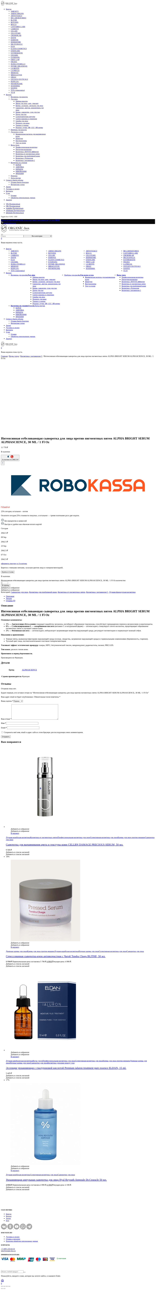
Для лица (14, 99)
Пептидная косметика (23, 149)
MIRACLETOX (16, 75)
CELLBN (14, 31)
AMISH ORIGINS (17, 13)
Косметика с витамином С (25, 160)
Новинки (14, 176)
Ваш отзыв (6, 719)
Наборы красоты (22, 101)
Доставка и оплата (12, 189)
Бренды (8, 9)
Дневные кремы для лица (16, 951)
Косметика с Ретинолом (24, 158)
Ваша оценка (7, 701)
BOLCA (13, 24)
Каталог (9, 95)
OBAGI (13, 77)
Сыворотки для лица (19, 592)
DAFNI (13, 38)
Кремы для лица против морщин (131, 837)
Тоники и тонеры (22, 125)
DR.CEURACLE (17, 44)
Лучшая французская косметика (122, 592)
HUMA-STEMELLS (18, 64)
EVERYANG (15, 57)
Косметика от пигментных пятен (28, 154)
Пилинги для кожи (22, 123)
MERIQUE (15, 73)
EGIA (13, 46)
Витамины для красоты (19, 97)
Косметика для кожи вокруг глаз (61, 1063)
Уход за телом (21, 143)
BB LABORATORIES (18, 18)
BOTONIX (14, 22)
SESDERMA (15, 86)
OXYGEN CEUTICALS (19, 79)
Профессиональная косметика (26, 147)
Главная (4, 356)
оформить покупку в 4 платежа (14, 563)
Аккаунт (9, 200)
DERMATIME (16, 42)
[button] (10, 588)
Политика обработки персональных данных (22, 1241)
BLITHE (14, 20)
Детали (9, 598)
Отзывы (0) (10, 601)
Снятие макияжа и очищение (26, 119)
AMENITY (15, 11)
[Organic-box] (9, 5)
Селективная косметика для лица (104, 837)
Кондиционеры (21, 141)
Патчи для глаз (21, 114)
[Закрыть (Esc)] (9, 1286)
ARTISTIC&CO (16, 16)
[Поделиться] (7, 1286)
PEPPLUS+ (15, 81)
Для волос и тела (17, 132)
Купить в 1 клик (8, 572)
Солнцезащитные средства (25, 117)
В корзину (5, 585)
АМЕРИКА (20, 167)
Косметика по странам (19, 163)
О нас (8, 193)
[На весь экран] (4, 1286)
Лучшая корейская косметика (18, 837)
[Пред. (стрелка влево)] (2, 1288)
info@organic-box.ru (8, 1251)
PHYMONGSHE (17, 84)
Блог (7, 1221)
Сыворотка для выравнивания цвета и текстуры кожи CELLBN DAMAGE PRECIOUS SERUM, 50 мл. (64, 844)
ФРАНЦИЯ (20, 174)
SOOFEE (14, 88)
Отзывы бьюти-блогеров (20, 182)
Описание (10, 596)
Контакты (9, 191)
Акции (8, 187)
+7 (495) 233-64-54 (8, 1249)
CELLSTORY (16, 33)
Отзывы (13, 195)
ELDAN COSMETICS (19, 49)
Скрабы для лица (22, 121)
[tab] (80, 596)
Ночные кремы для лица (89, 951)
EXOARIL (14, 55)
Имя (3, 723)
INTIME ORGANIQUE (19, 66)
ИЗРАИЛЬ (19, 169)
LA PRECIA (15, 70)
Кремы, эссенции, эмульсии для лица (29, 106)
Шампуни (19, 138)
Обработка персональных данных (23, 198)
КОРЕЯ (18, 165)
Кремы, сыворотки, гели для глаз (28, 112)
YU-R (13, 92)
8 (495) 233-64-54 (9, 223)
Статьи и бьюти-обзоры (14, 180)
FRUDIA (14, 62)
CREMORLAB (16, 35)
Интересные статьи (18, 185)
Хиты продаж (16, 178)
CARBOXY (15, 29)
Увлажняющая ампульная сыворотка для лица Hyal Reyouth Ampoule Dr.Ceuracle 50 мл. (56, 1179)
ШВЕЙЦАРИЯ (21, 171)
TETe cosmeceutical (18, 90)
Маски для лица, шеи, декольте (27, 103)
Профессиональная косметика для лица (74, 837)
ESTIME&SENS (17, 53)
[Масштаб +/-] (2, 1286)
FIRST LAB (15, 60)
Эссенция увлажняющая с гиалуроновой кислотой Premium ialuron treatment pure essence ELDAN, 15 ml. (66, 1067)
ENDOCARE (15, 51)
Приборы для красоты (19, 130)
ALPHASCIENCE (29, 670)
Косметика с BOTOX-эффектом (27, 152)
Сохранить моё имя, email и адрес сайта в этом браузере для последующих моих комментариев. (43, 732)
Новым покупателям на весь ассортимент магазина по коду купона (30, 220)
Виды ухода (15, 145)
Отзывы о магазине (13, 1239)
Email (4, 728)
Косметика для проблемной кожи (28, 156)
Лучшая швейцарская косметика (19, 1061)
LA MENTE (15, 68)
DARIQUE (14, 40)
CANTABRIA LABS (18, 27)
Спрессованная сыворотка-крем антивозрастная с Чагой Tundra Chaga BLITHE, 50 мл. (55, 956)
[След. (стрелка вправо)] (4, 1288)
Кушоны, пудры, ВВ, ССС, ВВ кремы (29, 128)
